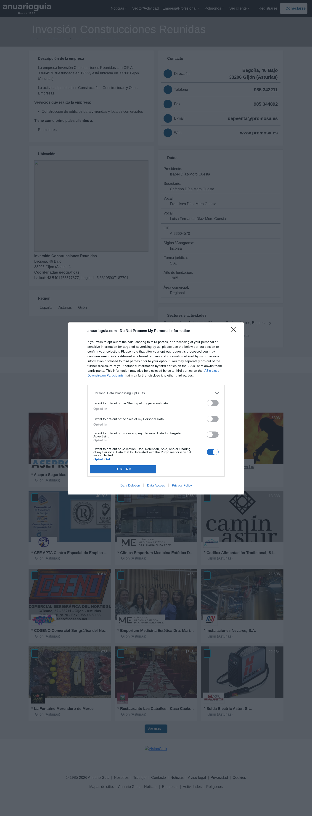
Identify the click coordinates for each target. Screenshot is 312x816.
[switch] (213, 403)
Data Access (156, 485)
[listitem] (156, 393)
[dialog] (156, 408)
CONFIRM (123, 469)
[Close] (235, 331)
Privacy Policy (182, 485)
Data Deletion (130, 485)
